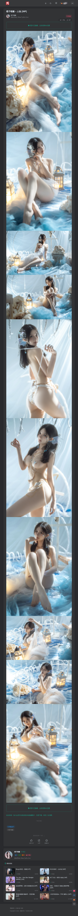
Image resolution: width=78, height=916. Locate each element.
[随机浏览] (74, 895)
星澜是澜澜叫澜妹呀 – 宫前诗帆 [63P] (25, 895)
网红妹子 (11, 826)
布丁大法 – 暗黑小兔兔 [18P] (58, 877)
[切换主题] (74, 904)
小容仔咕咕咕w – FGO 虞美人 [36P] (60, 894)
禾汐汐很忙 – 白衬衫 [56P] (58, 869)
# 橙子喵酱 (10, 830)
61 (24, 855)
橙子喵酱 (13, 15)
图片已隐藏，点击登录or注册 (39, 25)
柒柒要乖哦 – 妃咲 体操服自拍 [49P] (26, 886)
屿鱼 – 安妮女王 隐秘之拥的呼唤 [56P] (59, 887)
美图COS (22, 911)
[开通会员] (74, 899)
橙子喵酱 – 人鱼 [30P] (16, 11)
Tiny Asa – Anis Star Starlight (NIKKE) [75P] (24, 878)
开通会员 (65, 3)
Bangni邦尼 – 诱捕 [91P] (23, 869)
